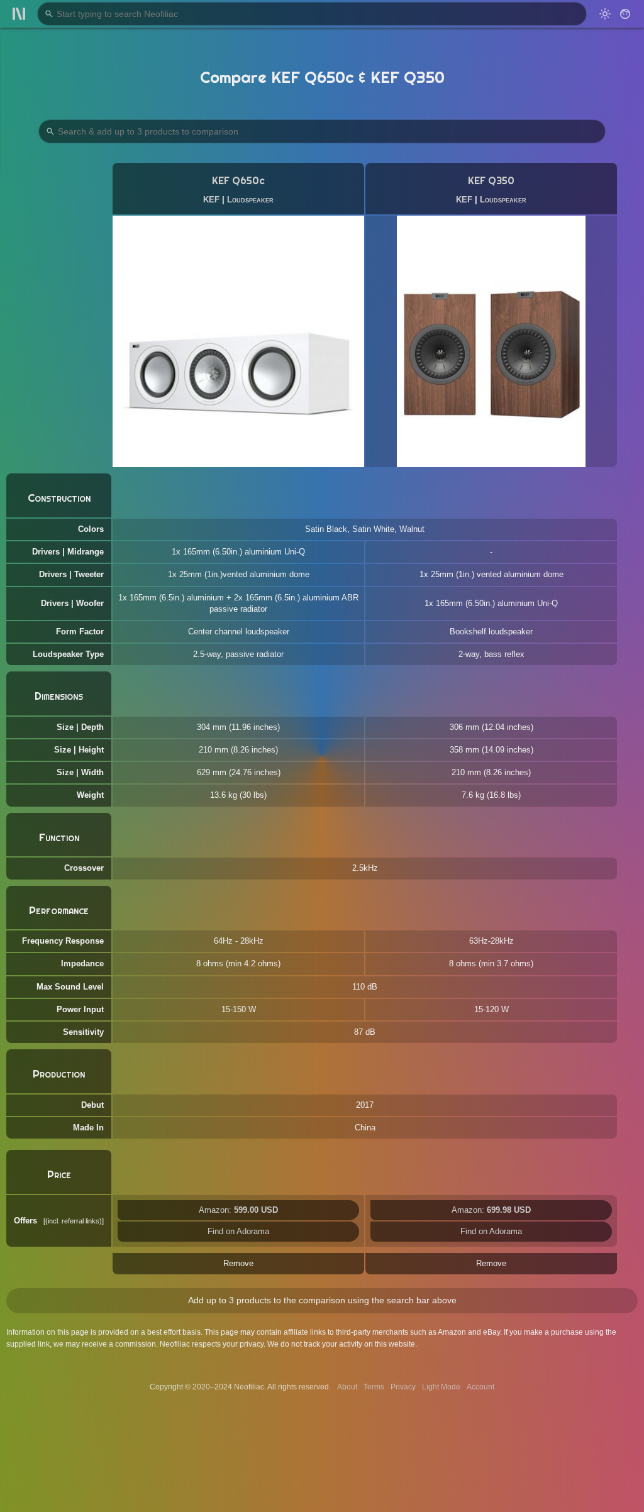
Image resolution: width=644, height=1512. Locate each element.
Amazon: (238, 1210)
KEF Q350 (491, 180)
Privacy (403, 1386)
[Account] (625, 14)
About (347, 1386)
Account (480, 1386)
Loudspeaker (250, 199)
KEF (211, 199)
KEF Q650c (238, 180)
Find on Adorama (238, 1231)
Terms (374, 1386)
